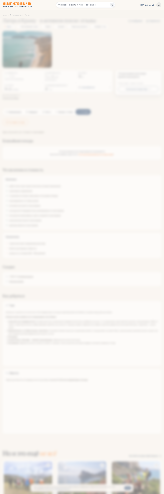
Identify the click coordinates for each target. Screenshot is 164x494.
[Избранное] (158, 4)
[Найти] (112, 5)
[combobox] (84, 5)
